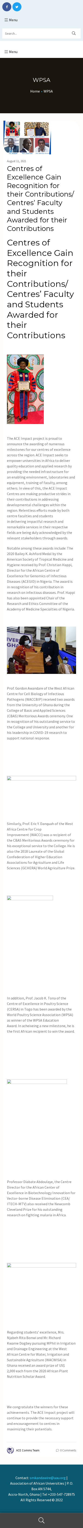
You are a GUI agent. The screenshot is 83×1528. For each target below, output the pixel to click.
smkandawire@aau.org (48, 1477)
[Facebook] (6, 6)
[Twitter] (16, 6)
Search (41, 1520)
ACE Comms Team (27, 1450)
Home (35, 91)
